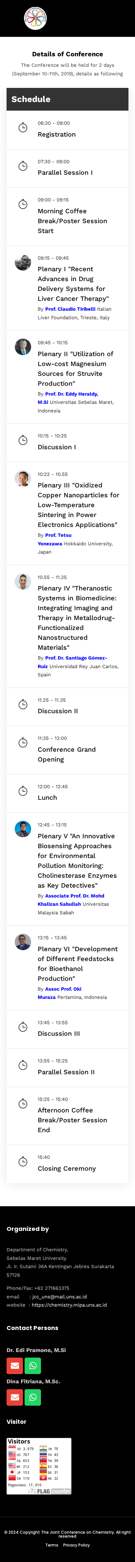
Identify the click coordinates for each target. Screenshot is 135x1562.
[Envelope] (15, 1366)
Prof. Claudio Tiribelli (70, 309)
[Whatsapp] (33, 1366)
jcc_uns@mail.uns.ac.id (59, 1297)
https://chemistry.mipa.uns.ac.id (69, 1305)
